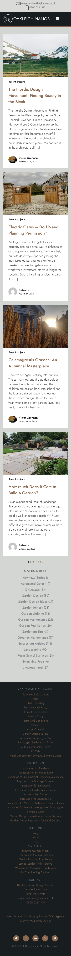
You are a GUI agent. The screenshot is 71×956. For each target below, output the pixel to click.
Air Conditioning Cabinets (35, 872)
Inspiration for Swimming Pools (35, 773)
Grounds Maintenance (33, 637)
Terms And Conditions (35, 721)
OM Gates (35, 751)
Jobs (35, 699)
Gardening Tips (32, 631)
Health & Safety (35, 703)
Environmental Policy (35, 707)
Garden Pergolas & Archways (35, 859)
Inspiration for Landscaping (35, 799)
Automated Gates (32, 583)
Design (35, 833)
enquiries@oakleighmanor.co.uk (38, 3)
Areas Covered (35, 729)
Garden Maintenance (32, 619)
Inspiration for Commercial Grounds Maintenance (35, 777)
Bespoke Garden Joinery (35, 851)
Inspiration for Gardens (35, 768)
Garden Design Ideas (32, 601)
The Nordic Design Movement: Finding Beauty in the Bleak (34, 95)
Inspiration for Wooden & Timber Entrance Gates (36, 803)
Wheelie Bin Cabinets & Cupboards (35, 868)
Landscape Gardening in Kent (35, 738)
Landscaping (32, 649)
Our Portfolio (35, 846)
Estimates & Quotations (35, 694)
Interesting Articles (32, 643)
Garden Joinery (32, 607)
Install (36, 837)
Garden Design (32, 595)
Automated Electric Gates (35, 747)
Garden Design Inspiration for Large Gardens (35, 816)
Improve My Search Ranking (35, 921)
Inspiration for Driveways (36, 786)
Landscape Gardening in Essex (35, 742)
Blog (35, 842)
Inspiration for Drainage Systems (35, 781)
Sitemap (35, 725)
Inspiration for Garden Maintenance (35, 790)
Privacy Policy (35, 716)
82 (39, 562)
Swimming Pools (33, 661)
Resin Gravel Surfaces (32, 655)
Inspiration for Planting (35, 794)
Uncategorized (32, 667)
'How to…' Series (33, 577)
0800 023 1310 (37, 7)
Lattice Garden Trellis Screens (35, 864)
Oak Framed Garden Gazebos (35, 855)
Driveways (32, 589)
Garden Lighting (32, 613)
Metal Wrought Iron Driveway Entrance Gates (35, 756)
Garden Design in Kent (35, 734)
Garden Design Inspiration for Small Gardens (35, 820)
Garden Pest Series (32, 625)
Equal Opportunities (35, 712)
